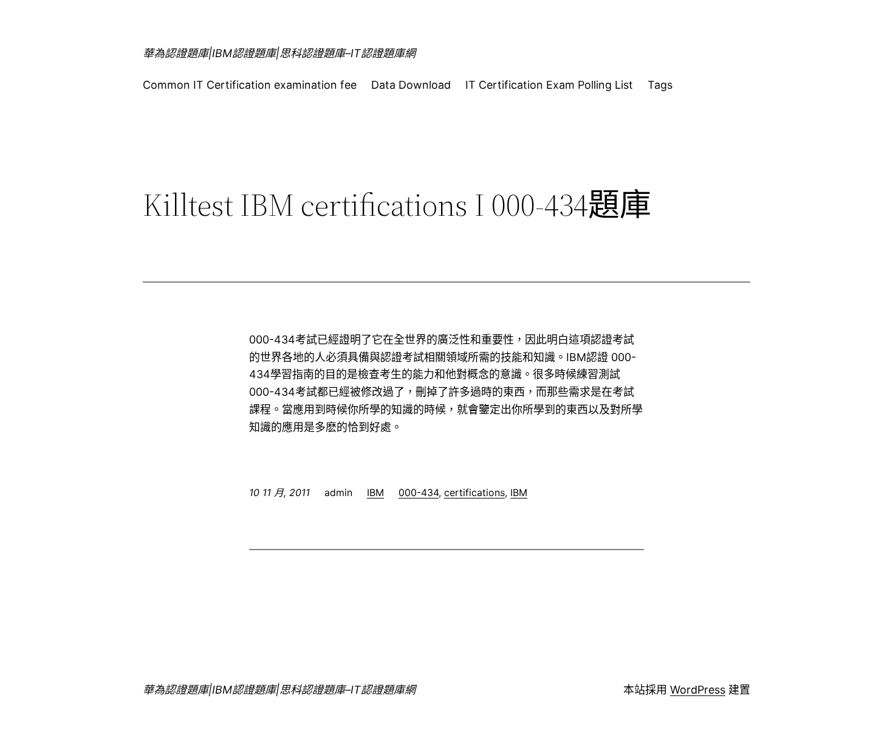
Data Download (411, 84)
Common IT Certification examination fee (250, 84)
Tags (660, 84)
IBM (375, 492)
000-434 (419, 492)
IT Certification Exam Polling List (549, 84)
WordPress (697, 689)
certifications (474, 492)
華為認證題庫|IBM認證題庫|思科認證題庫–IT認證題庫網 (279, 53)
